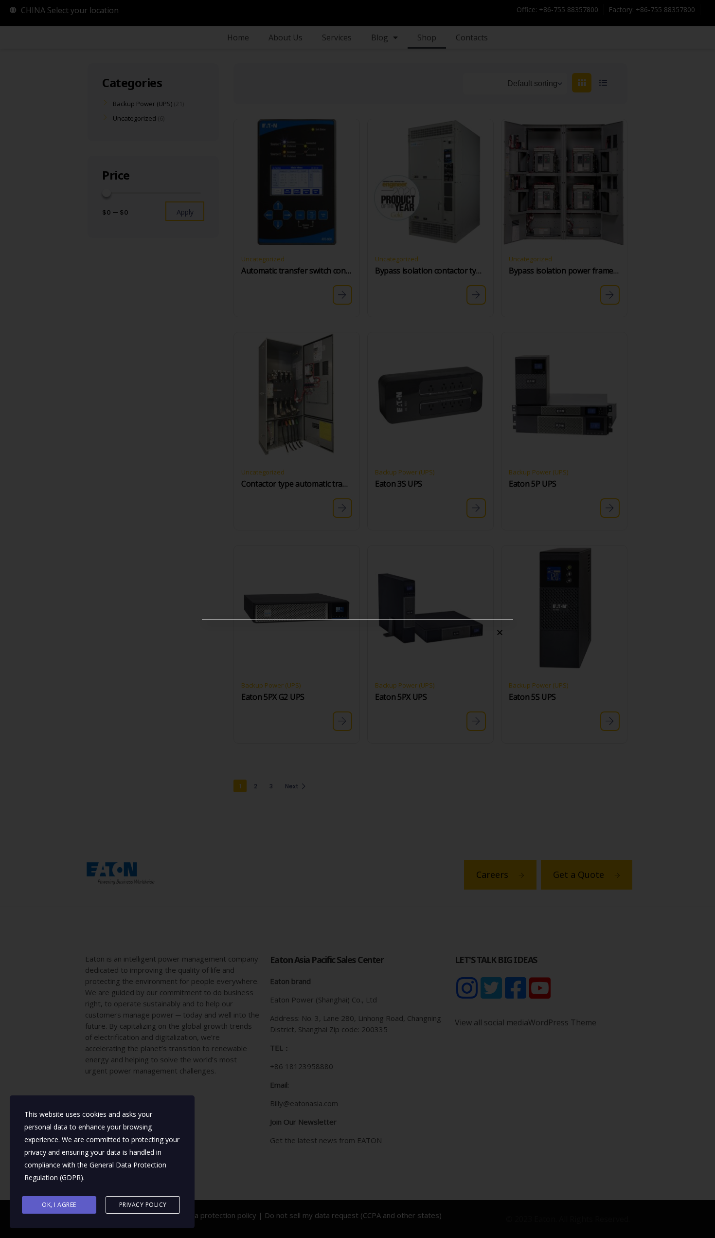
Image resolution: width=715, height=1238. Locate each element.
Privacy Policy (143, 1205)
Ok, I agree (59, 1205)
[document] (357, 619)
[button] (499, 632)
